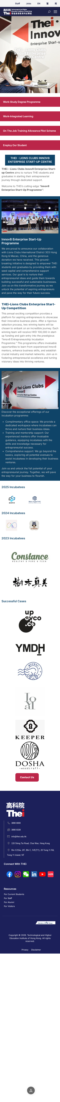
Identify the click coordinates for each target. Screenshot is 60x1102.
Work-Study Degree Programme (21, 101)
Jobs (28, 3)
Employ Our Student (15, 145)
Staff (17, 3)
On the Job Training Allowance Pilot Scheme (29, 130)
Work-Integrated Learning (18, 116)
